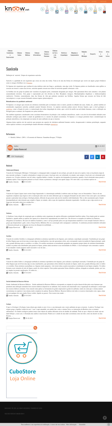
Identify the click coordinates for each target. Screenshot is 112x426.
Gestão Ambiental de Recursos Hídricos (17, 281)
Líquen (8, 190)
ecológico (9, 109)
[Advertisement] (56, 31)
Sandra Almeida (13, 182)
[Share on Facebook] (86, 158)
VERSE (40, 408)
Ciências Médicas (27, 54)
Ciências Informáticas (37, 54)
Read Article (102, 181)
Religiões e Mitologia (84, 54)
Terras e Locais (100, 54)
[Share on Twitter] (92, 158)
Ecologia (8, 304)
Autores (94, 1)
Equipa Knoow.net (20, 149)
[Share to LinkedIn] (97, 158)
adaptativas (54, 124)
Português (103, 1)
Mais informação (71, 424)
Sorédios (8, 236)
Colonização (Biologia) (12, 170)
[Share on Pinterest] (103, 158)
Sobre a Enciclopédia (84, 1)
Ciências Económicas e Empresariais (10, 53)
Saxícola (12, 69)
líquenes (29, 83)
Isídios (8, 258)
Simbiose (8, 213)
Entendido (82, 424)
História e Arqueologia (64, 54)
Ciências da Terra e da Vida (54, 53)
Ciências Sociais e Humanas (46, 54)
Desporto (92, 54)
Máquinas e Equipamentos (75, 54)
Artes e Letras (107, 54)
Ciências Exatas (19, 54)
